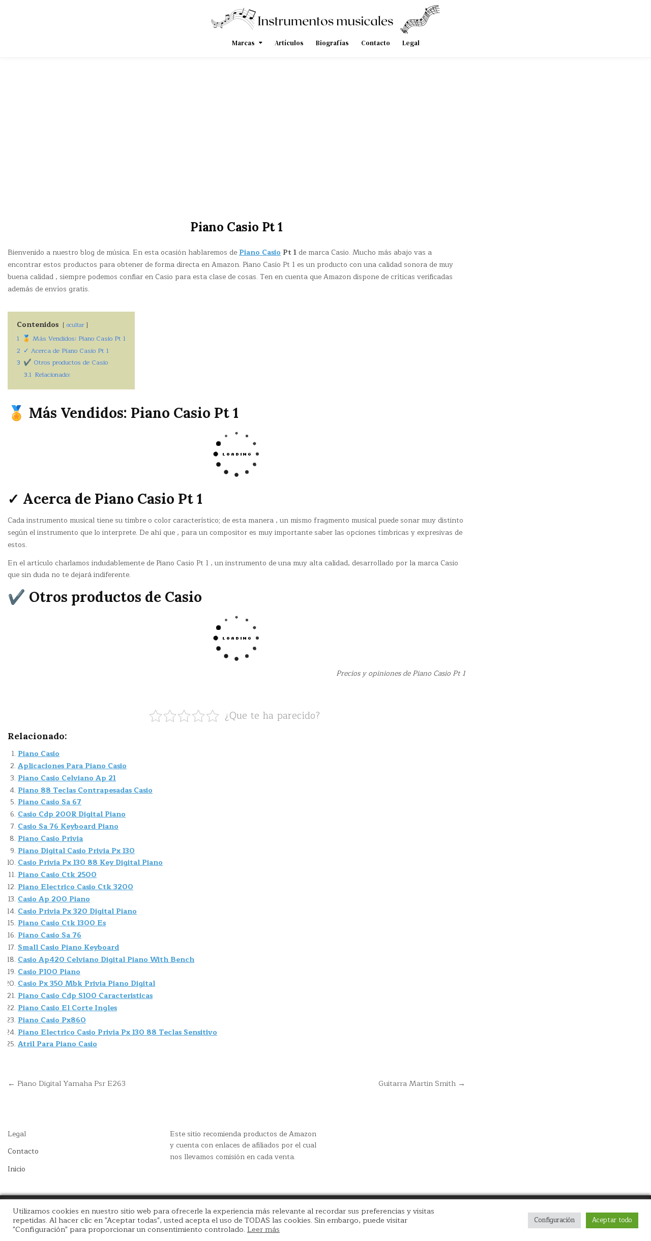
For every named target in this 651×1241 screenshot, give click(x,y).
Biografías (332, 43)
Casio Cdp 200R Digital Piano (72, 814)
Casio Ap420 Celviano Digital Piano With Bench (106, 959)
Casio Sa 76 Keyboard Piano (68, 826)
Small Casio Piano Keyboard (68, 947)
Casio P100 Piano (49, 972)
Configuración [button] (554, 1220)
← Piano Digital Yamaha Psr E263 (67, 1083)
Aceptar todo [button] (612, 1220)
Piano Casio (260, 252)
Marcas (243, 43)
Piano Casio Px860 (52, 1020)
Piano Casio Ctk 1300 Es (62, 923)
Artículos (289, 43)
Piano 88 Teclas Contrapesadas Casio (85, 790)
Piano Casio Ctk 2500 (57, 875)
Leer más (263, 1229)
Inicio (16, 1169)
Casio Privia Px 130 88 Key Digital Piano (90, 862)
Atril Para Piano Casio (57, 1044)
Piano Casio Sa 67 (49, 802)
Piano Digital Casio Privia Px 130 (76, 851)
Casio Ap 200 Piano (54, 899)
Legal (411, 43)
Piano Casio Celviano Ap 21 (67, 778)
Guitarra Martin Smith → (421, 1083)
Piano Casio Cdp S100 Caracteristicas (85, 996)
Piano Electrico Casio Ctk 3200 (75, 887)
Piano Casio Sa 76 (49, 935)
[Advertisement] (325, 134)
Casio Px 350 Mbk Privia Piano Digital (86, 983)
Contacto (375, 43)
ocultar (75, 325)
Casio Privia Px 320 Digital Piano (77, 911)
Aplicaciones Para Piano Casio (72, 766)
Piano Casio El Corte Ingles (67, 1008)
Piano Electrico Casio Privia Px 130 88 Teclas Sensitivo (117, 1032)
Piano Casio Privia (50, 838)
